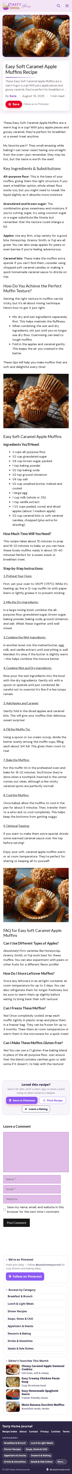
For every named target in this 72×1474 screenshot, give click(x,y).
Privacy (44, 1431)
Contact (33, 1431)
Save (16, 104)
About (23, 1431)
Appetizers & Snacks (20, 1326)
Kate (13, 96)
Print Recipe (55, 1100)
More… (61, 1461)
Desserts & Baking (19, 1333)
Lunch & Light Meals (21, 1303)
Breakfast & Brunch (20, 1296)
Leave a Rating (38, 1109)
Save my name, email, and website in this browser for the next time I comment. (35, 1209)
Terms (66, 1431)
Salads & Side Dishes (21, 1348)
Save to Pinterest (24, 1100)
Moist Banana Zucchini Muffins (43, 1405)
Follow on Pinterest (27, 1276)
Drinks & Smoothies (20, 1341)
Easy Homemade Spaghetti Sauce (40, 1392)
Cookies (55, 1431)
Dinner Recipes (17, 1311)
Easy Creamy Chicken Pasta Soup (41, 1380)
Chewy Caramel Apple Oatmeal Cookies (43, 1368)
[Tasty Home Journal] (16, 6)
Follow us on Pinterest (36, 104)
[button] (58, 6)
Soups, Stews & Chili (20, 1318)
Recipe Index (9, 1431)
